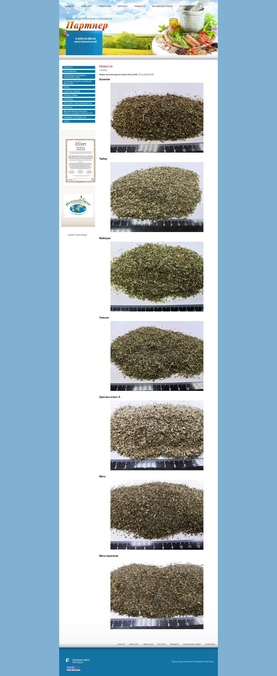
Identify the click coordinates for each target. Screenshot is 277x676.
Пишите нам (148, 644)
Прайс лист (134, 644)
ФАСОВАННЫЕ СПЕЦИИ (192, 644)
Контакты (162, 644)
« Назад (103, 70)
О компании (210, 644)
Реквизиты (174, 644)
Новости (121, 644)
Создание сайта (80, 659)
